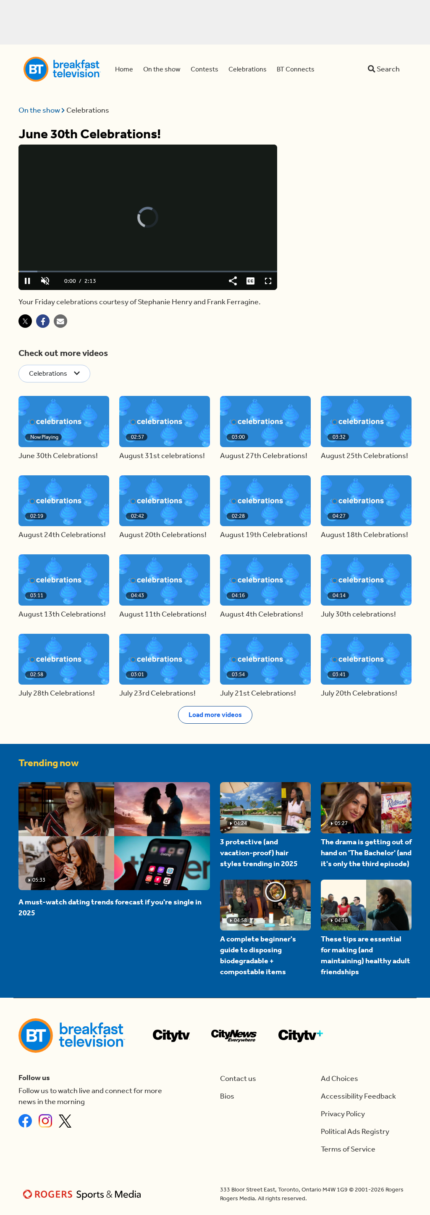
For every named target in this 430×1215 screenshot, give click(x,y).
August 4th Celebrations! (261, 614)
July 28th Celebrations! (56, 693)
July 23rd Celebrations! (157, 693)
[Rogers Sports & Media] (83, 1194)
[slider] (147, 271)
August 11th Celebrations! (163, 614)
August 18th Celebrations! (364, 534)
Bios (227, 1096)
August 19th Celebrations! (263, 534)
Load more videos (215, 715)
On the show (39, 110)
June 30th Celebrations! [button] (58, 455)
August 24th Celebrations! (62, 534)
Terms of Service (348, 1149)
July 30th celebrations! (358, 614)
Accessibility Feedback (358, 1096)
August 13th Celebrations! (62, 614)
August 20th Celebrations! (163, 534)
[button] (63, 421)
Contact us (238, 1078)
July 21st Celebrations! (258, 693)
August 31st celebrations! (162, 455)
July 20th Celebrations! (359, 693)
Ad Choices (339, 1078)
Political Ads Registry (355, 1131)
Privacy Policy (343, 1114)
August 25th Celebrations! (364, 455)
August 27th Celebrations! (263, 455)
